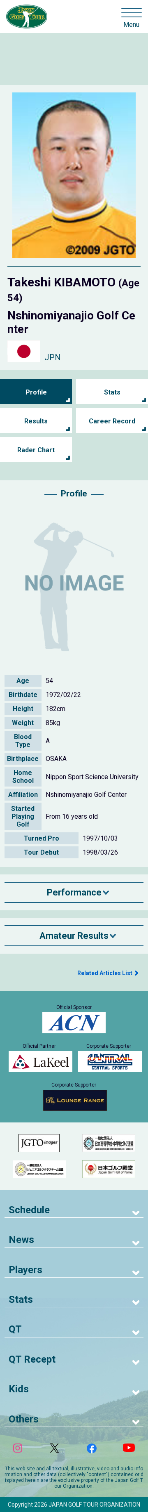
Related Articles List (104, 973)
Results (36, 421)
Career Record (112, 421)
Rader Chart (36, 450)
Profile (36, 392)
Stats (112, 392)
